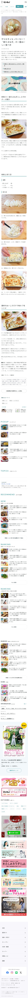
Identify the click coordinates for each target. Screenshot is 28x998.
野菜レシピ (4, 403)
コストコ (12, 809)
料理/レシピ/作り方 (16, 10)
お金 (3, 928)
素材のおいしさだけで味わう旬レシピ (13, 71)
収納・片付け (5, 937)
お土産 (3, 811)
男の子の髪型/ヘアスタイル (8, 806)
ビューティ (5, 942)
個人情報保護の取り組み (13, 987)
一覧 (24, 703)
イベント (19, 809)
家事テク (4, 932)
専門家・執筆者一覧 (15, 983)
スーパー (12, 6)
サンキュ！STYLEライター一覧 (8, 985)
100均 (6, 6)
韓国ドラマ (23, 806)
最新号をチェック (14, 770)
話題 (26, 6)
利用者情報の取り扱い (15, 980)
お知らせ (23, 980)
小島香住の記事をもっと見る (14, 391)
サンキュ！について (5, 983)
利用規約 (16, 978)
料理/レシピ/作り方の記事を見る (14, 677)
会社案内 (3, 987)
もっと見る (14, 582)
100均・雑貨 (5, 947)
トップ (2, 10)
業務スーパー (5, 809)
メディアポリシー (5, 980)
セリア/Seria (5, 803)
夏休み (24, 809)
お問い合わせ (4, 978)
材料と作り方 (7, 68)
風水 (18, 806)
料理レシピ (19, 6)
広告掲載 (11, 978)
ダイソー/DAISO (13, 803)
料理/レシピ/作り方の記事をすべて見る (14, 538)
